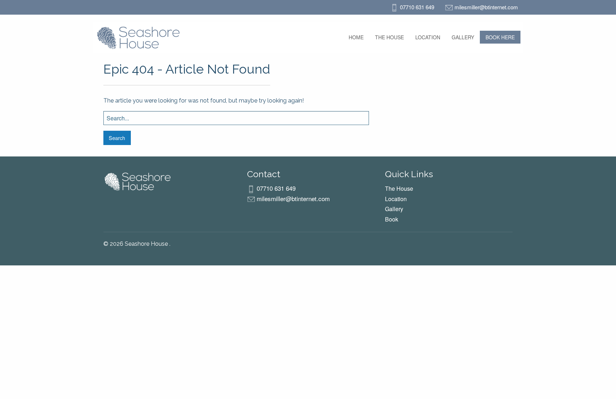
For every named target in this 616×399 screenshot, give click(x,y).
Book (391, 219)
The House (389, 37)
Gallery (463, 37)
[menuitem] (356, 37)
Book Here (500, 37)
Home (356, 37)
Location (427, 37)
